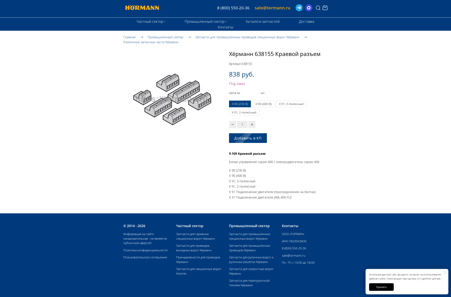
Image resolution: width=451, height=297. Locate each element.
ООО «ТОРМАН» (293, 234)
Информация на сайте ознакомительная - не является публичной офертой (145, 238)
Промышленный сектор (165, 37)
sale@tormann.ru (293, 255)
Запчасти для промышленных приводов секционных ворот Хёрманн (247, 37)
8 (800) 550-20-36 (294, 248)
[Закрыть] (445, 272)
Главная (129, 37)
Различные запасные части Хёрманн (151, 42)
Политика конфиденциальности (145, 250)
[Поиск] (318, 8)
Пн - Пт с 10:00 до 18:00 (298, 262)
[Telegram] (299, 7)
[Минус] (232, 124)
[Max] (308, 7)
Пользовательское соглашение (145, 257)
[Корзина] (325, 8)
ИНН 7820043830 (294, 241)
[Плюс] (251, 124)
